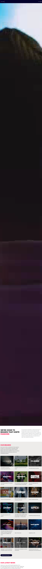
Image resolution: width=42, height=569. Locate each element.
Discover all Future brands (6, 555)
